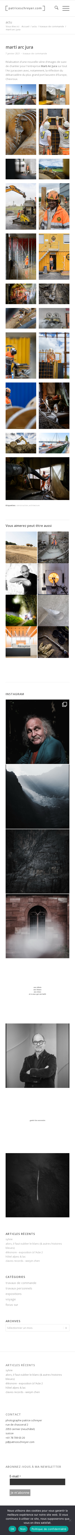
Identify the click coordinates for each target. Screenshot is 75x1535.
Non (23, 1529)
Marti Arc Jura (49, 66)
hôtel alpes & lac (16, 1256)
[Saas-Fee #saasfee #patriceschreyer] (37, 1185)
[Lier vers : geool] (21, 610)
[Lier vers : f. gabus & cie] (53, 642)
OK (12, 1529)
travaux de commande (35, 53)
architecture (34, 505)
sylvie (9, 1239)
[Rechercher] (54, 8)
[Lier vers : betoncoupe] (53, 547)
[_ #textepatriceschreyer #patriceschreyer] (37, 991)
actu (9, 22)
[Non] (70, 1520)
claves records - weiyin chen (23, 1261)
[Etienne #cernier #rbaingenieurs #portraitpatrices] (37, 1055)
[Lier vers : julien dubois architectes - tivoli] (21, 642)
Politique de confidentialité (49, 1529)
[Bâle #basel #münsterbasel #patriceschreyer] (37, 926)
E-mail (15, 1476)
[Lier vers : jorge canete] (21, 579)
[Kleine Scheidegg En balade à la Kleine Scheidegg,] (37, 796)
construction (22, 505)
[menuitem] (54, 8)
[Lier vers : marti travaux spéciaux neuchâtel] (21, 547)
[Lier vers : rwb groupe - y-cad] (53, 579)
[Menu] (63, 8)
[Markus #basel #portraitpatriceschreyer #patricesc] (37, 732)
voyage (11, 1299)
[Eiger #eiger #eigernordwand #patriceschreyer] (37, 861)
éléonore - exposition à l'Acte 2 (24, 1252)
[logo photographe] (31, 8)
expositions (14, 1294)
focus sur (12, 1305)
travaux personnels (19, 1288)
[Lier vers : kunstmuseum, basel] (53, 610)
